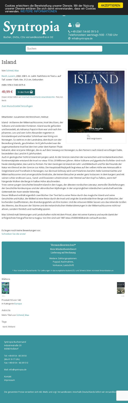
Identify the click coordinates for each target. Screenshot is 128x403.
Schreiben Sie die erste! (14, 233)
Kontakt (7, 376)
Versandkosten (65, 391)
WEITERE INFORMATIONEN (38, 11)
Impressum (9, 380)
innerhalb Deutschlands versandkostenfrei (38, 97)
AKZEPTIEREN (110, 5)
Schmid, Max (12, 70)
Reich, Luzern (8, 76)
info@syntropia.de (82, 38)
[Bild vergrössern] (96, 131)
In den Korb (24, 92)
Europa (18, 303)
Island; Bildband (8, 327)
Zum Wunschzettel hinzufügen (17, 106)
